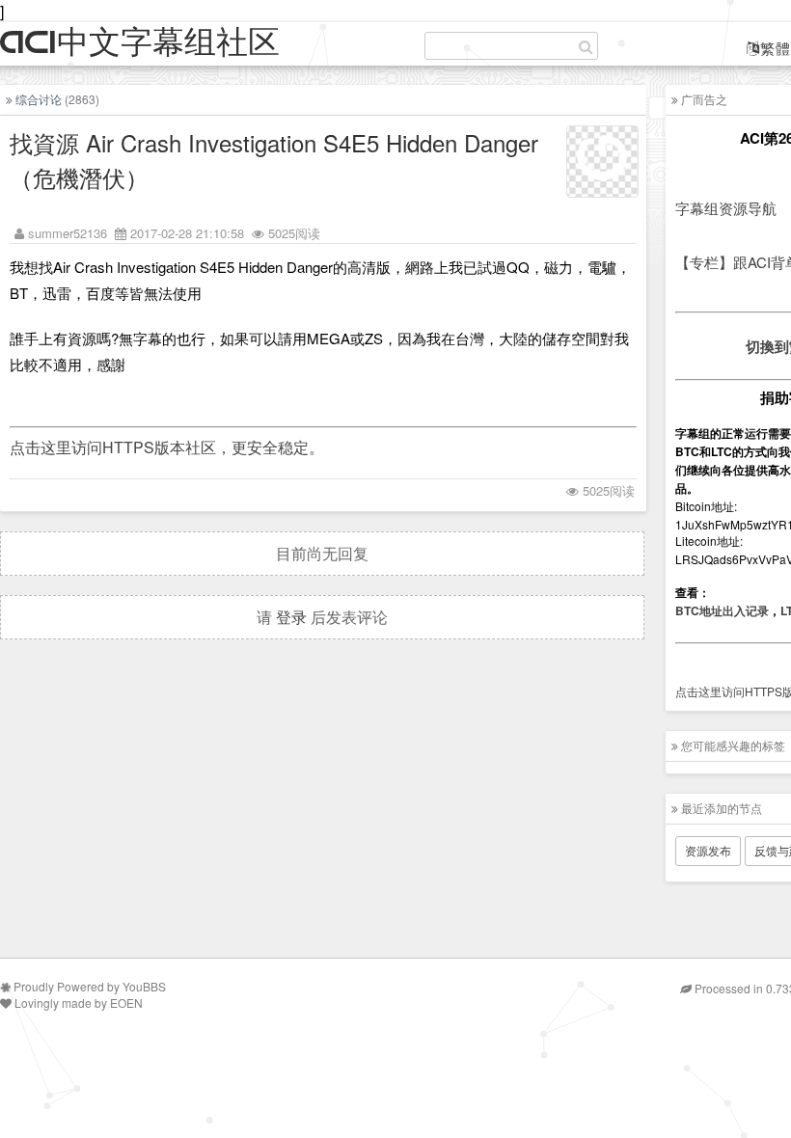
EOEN (126, 1002)
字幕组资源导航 (726, 208)
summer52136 (67, 233)
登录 (291, 617)
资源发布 (708, 850)
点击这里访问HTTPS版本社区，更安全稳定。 (167, 447)
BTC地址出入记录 (722, 610)
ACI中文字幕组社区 (140, 43)
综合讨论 (38, 99)
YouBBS (144, 986)
